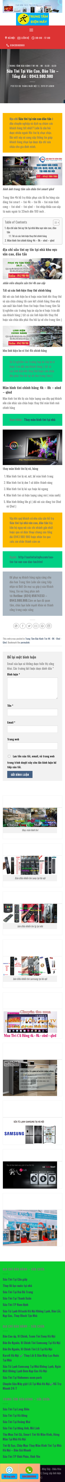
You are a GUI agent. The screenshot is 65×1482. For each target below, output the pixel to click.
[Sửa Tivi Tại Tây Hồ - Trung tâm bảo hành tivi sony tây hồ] (32, 19)
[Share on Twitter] (29, 626)
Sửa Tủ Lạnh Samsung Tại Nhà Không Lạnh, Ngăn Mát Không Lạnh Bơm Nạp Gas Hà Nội (32, 1368)
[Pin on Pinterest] (42, 626)
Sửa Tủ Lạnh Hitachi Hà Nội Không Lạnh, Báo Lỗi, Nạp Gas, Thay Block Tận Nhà (32, 1313)
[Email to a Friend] (36, 626)
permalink (25, 642)
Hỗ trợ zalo (9, 1476)
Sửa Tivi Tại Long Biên (16, 1409)
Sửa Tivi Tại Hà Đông (15, 1415)
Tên (10, 705)
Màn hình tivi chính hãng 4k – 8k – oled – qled (30, 240)
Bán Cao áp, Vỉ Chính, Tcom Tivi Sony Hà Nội (29, 1336)
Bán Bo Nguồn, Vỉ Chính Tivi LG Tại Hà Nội (27, 1349)
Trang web (13, 739)
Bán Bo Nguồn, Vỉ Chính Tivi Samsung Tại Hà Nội (31, 1343)
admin (51, 86)
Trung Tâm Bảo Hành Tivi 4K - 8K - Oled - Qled (32, 65)
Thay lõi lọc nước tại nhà (17, 1285)
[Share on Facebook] (23, 626)
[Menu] (31, 29)
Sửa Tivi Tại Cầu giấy (15, 1279)
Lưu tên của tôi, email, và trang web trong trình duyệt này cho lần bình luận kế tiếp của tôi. (31, 761)
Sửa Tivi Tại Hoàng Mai (16, 1422)
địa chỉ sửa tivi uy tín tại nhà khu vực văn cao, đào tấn (31, 230)
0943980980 (29, 1476)
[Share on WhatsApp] (16, 626)
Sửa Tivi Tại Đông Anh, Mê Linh (21, 1428)
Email (11, 722)
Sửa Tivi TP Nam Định (15, 1304)
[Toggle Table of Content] (54, 222)
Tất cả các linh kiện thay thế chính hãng (29, 236)
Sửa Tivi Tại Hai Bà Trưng (18, 1292)
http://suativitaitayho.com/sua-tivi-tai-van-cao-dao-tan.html (32, 559)
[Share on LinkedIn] (49, 626)
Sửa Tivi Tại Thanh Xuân (17, 1298)
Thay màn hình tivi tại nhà (39, 419)
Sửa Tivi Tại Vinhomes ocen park (22, 1377)
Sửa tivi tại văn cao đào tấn (34, 119)
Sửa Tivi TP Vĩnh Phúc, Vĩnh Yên (21, 1456)
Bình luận (13, 674)
